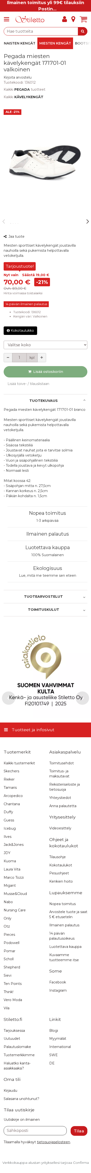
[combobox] (45, 31)
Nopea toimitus (47, 513)
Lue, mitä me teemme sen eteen (47, 575)
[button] (18, 77)
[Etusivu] (30, 19)
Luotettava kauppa (47, 547)
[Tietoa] (73, 19)
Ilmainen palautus (47, 534)
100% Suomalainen (47, 555)
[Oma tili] (64, 19)
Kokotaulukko (22, 330)
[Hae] (82, 31)
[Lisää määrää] (41, 357)
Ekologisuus (47, 568)
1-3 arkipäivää (47, 520)
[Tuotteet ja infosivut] (8, 19)
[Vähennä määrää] (8, 357)
